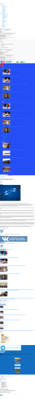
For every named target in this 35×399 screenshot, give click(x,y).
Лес (3, 23)
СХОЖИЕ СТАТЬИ (3, 249)
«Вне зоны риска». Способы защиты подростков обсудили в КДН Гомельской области (16, 118)
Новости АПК (4, 9)
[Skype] (3, 242)
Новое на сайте (3, 304)
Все (3, 102)
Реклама (2, 377)
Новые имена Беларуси (19, 102)
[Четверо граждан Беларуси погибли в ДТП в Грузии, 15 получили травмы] (6, 155)
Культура (4, 8)
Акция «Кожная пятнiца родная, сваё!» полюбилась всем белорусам (13, 126)
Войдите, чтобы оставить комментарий (4, 301)
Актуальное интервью (5, 14)
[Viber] (1, 242)
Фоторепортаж (4, 12)
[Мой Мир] (2, 184)
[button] (0, 379)
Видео (3, 24)
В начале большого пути (6, 134)
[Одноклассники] (1, 184)
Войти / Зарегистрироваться (4, 47)
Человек (7, 103)
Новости (2, 68)
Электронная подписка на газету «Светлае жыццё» (7, 44)
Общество (2, 13)
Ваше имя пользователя (9, 29)
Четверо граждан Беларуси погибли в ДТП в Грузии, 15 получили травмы (14, 157)
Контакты (2, 376)
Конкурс (4, 22)
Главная (2, 4)
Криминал (4, 26)
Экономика (4, 21)
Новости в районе (3, 101)
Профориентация (5, 17)
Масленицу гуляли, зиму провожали (8, 243)
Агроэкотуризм (4, 20)
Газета (2, 43)
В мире (3, 5)
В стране (4, 7)
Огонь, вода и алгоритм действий (8, 173)
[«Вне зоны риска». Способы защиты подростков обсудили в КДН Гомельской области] (6, 116)
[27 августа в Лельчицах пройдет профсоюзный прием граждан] (6, 74)
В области (4, 82)
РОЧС (3, 27)
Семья (3, 18)
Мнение (4, 15)
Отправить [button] (1, 395)
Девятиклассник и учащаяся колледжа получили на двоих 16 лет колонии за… (14, 149)
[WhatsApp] (2, 242)
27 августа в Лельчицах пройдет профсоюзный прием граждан (12, 76)
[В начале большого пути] (6, 132)
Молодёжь (4, 98)
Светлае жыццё (2, 181)
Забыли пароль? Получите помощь (4, 52)
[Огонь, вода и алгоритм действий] (6, 171)
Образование (4, 10)
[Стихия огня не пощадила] (6, 163)
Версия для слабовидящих (4, 303)
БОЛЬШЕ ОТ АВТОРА (9, 249)
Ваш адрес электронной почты (10, 33)
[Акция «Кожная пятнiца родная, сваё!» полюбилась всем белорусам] (6, 124)
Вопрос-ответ (3, 25)
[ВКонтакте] (0, 184)
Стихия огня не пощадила (7, 165)
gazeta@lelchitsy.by (7, 355)
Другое (2, 135)
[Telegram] (4, 242)
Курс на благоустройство (12, 102)
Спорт (3, 11)
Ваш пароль (7, 30)
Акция (3, 138)
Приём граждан (4, 16)
